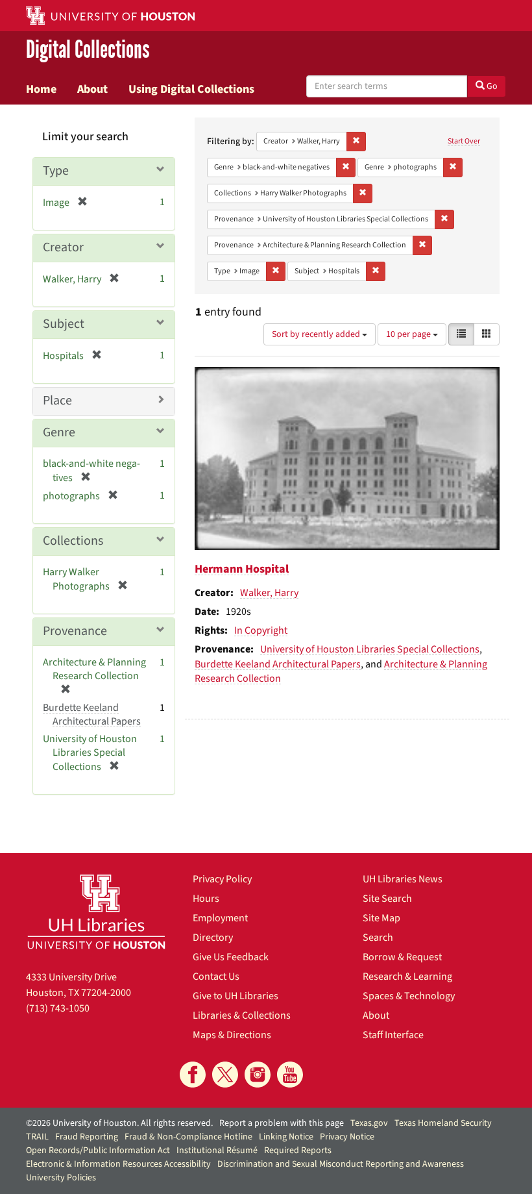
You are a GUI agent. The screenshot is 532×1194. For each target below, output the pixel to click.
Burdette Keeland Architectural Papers (278, 664)
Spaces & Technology (409, 996)
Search (378, 937)
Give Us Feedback (231, 957)
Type (56, 171)
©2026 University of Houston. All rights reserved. (119, 1123)
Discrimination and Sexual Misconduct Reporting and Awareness (340, 1164)
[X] (225, 1075)
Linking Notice (286, 1136)
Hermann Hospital (242, 569)
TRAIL (37, 1136)
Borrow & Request (402, 957)
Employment (220, 918)
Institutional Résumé (217, 1150)
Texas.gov (369, 1123)
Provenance (75, 631)
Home (41, 89)
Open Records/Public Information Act (98, 1150)
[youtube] (290, 1075)
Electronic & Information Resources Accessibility (118, 1164)
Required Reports (298, 1150)
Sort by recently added (317, 334)
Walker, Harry (269, 593)
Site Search (387, 898)
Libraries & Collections (242, 1015)
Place (57, 401)
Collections (73, 541)
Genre (59, 432)
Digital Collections (88, 49)
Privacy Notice (347, 1136)
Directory (213, 937)
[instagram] (258, 1075)
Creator (63, 247)
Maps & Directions (232, 1035)
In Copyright (260, 630)
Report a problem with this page (281, 1123)
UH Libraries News (402, 879)
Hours (206, 898)
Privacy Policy (222, 879)
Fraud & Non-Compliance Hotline (188, 1136)
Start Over (464, 141)
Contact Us (216, 976)
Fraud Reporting (86, 1136)
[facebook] (193, 1075)
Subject (63, 324)
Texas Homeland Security (443, 1123)
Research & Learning (407, 976)
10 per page (409, 334)
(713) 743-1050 (58, 1008)
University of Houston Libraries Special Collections (369, 649)
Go (491, 86)
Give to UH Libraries (235, 996)
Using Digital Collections (191, 89)
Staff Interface (393, 1035)
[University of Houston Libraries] (96, 911)
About (92, 89)
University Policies (61, 1177)
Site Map (381, 918)
